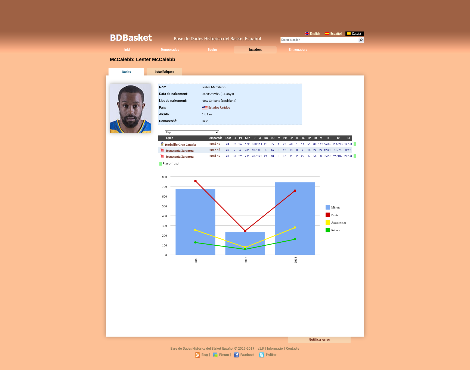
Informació (275, 348)
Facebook (247, 355)
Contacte (292, 348)
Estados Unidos (219, 107)
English (315, 34)
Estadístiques (164, 72)
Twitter (271, 355)
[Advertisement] (235, 15)
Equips (212, 50)
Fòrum (224, 355)
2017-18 (214, 150)
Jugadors (255, 50)
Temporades (170, 50)
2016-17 (214, 144)
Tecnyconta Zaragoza (179, 151)
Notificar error (319, 339)
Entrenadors (298, 50)
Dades (126, 72)
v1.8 (261, 348)
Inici (127, 50)
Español (336, 34)
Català (356, 34)
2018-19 (214, 156)
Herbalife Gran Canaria (180, 145)
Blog (205, 355)
